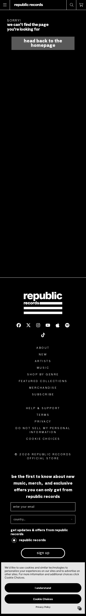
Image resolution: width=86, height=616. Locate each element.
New (43, 354)
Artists (43, 361)
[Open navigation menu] (5, 5)
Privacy (43, 421)
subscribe (43, 394)
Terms (43, 415)
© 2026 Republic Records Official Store (43, 456)
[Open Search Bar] (71, 5)
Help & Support (43, 408)
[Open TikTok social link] (43, 335)
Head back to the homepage (43, 43)
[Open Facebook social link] (19, 325)
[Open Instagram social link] (38, 325)
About (43, 348)
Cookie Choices (43, 439)
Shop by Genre (43, 374)
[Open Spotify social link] (67, 325)
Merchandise (43, 388)
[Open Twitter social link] (28, 325)
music (43, 368)
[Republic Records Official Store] (28, 5)
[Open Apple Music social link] (57, 325)
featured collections (43, 381)
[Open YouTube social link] (48, 325)
